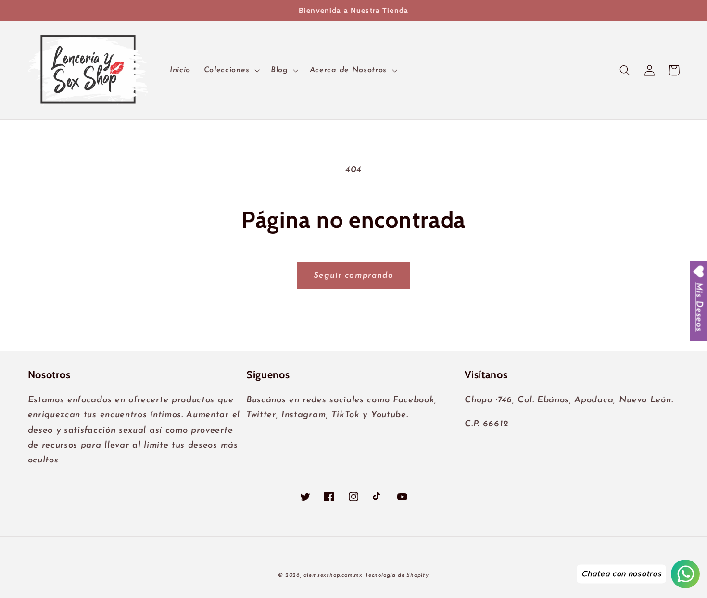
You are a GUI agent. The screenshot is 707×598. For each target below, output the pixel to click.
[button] (230, 70)
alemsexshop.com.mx (333, 575)
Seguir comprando (353, 276)
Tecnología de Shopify (397, 575)
